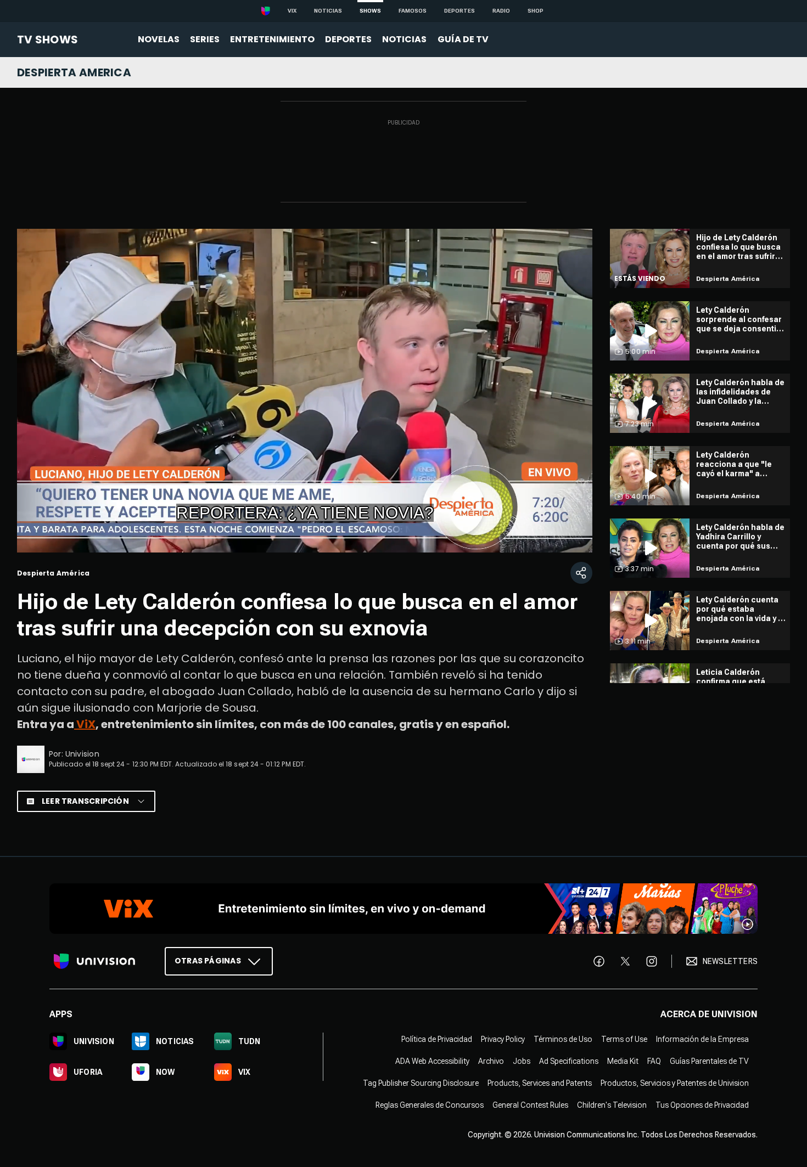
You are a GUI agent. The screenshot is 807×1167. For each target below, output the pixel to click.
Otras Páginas (208, 960)
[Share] (581, 573)
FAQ (654, 1061)
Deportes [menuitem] (348, 39)
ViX (85, 724)
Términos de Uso (563, 1039)
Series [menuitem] (205, 39)
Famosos (413, 11)
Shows (370, 11)
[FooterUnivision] (94, 961)
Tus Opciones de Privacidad (702, 1105)
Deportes (459, 11)
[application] (304, 391)
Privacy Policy (503, 1039)
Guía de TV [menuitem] (463, 39)
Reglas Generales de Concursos (430, 1105)
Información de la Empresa (702, 1039)
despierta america (74, 72)
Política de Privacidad (436, 1039)
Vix (292, 11)
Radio (501, 11)
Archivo (491, 1061)
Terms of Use (624, 1039)
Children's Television (612, 1105)
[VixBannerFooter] (403, 908)
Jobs (521, 1061)
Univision (82, 754)
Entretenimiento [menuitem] (272, 39)
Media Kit (622, 1061)
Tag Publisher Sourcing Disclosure (421, 1083)
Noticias (328, 11)
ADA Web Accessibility (432, 1061)
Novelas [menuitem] (159, 39)
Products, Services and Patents (539, 1083)
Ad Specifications (568, 1061)
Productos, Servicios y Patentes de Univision (675, 1083)
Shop (535, 11)
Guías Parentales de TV (709, 1061)
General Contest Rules (530, 1105)
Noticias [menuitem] (404, 39)
